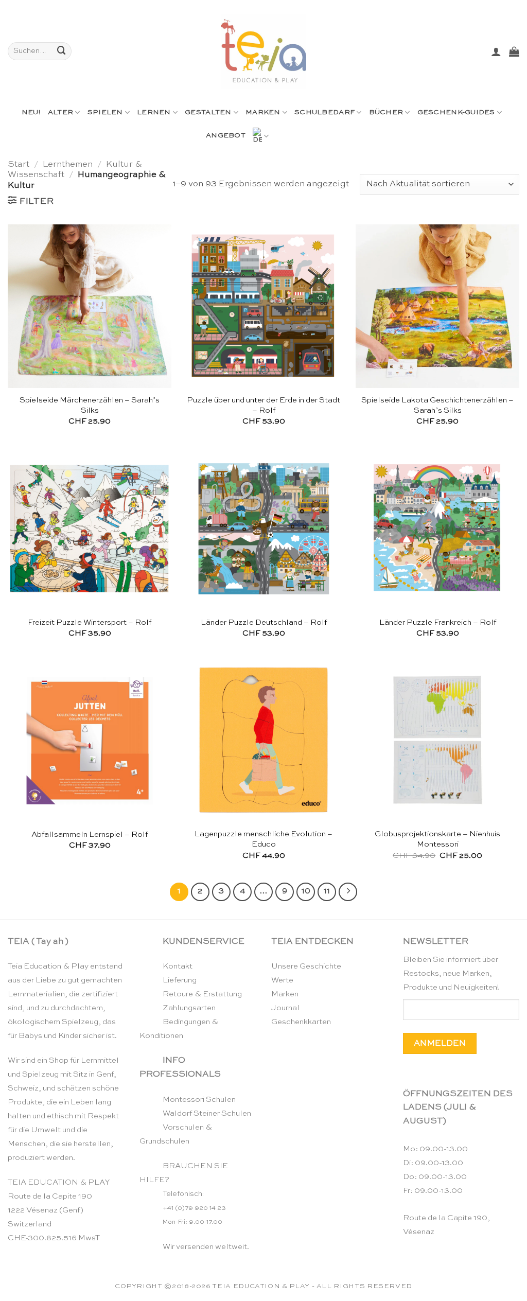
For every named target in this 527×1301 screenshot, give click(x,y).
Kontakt (177, 966)
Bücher (386, 112)
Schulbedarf (324, 112)
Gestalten (208, 112)
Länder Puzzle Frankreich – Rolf (437, 622)
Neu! (31, 112)
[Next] (348, 892)
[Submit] (61, 51)
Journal (285, 1008)
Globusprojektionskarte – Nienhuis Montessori (437, 839)
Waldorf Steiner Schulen (207, 1113)
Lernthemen (68, 164)
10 (306, 891)
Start (18, 164)
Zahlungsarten (189, 1008)
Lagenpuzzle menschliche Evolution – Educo (263, 839)
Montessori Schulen (199, 1099)
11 (327, 891)
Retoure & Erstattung (202, 994)
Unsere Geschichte (306, 966)
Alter (60, 112)
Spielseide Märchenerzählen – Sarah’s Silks (90, 405)
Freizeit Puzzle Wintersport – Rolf (89, 622)
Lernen (154, 112)
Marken (262, 112)
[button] (496, 51)
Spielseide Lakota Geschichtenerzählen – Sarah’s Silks (437, 405)
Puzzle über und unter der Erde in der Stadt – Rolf (263, 405)
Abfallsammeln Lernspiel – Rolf (89, 834)
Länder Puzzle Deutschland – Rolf (264, 622)
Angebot (225, 135)
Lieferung (180, 980)
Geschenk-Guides (456, 112)
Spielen (105, 112)
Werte (282, 980)
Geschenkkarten (301, 1022)
